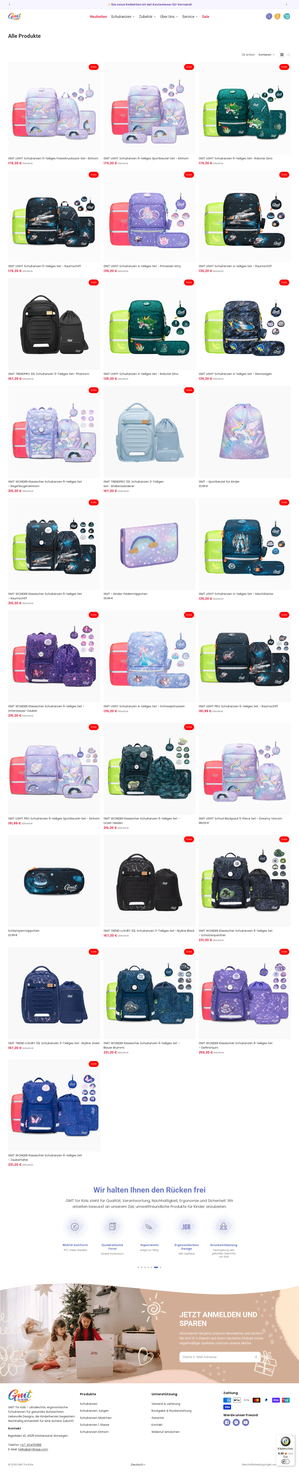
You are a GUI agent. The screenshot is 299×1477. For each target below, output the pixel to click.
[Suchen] (268, 16)
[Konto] (277, 16)
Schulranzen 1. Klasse (94, 1425)
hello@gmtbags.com (33, 1449)
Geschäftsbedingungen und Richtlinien (266, 1464)
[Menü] (292, 1436)
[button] (267, 54)
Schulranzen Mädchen (96, 1418)
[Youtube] (245, 1422)
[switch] (286, 1461)
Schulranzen (88, 1404)
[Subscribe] (256, 1357)
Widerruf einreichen (166, 1432)
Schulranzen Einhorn (94, 1432)
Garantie (158, 1418)
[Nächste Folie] (286, 4)
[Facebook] (226, 1422)
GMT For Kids (25, 1464)
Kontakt (157, 1425)
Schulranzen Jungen (94, 1411)
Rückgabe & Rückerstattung (171, 1411)
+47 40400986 (30, 1445)
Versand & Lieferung (166, 1404)
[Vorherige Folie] (9, 4)
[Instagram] (236, 1422)
